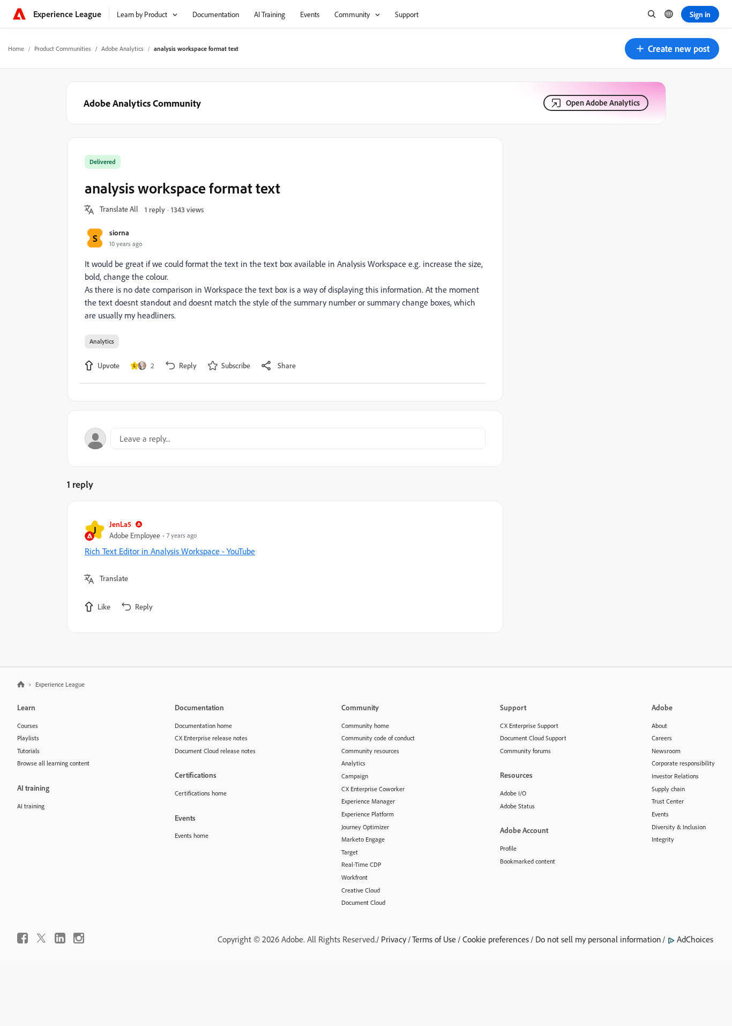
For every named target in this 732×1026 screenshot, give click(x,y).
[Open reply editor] (285, 438)
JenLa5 (120, 524)
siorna (119, 232)
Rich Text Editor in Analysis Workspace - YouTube (170, 551)
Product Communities (62, 48)
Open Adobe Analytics (603, 103)
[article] (282, 566)
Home (16, 48)
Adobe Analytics (122, 48)
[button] (672, 49)
